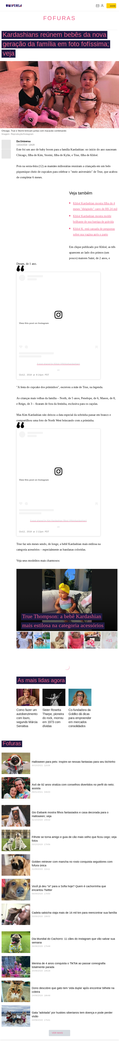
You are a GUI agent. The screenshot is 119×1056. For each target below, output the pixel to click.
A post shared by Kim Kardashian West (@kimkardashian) (58, 520)
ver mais (57, 1033)
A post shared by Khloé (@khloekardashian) (58, 363)
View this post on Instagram (34, 323)
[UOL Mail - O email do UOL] (97, 6)
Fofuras (59, 18)
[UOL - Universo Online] (24, 5)
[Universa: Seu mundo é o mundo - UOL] (14, 5)
